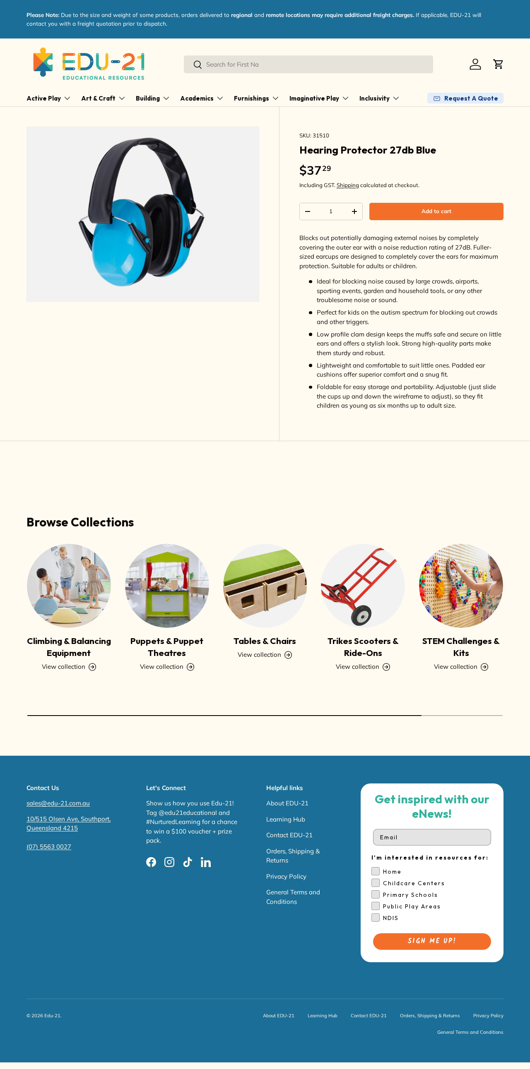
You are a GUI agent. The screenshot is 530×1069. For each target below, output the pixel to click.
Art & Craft (98, 98)
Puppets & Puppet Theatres (166, 646)
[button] (498, 64)
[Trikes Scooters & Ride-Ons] (363, 586)
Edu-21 (52, 1016)
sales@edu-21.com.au (58, 803)
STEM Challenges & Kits (461, 646)
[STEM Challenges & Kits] (461, 586)
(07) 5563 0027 (48, 846)
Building (148, 98)
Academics (197, 98)
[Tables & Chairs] (265, 586)
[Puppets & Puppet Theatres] (167, 586)
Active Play (43, 98)
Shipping (348, 185)
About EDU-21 (287, 803)
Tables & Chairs (265, 640)
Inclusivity (374, 98)
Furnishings (251, 98)
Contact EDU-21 (289, 835)
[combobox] (308, 64)
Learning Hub (285, 819)
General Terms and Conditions (470, 1032)
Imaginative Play (314, 98)
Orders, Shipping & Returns (430, 1016)
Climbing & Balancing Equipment (69, 646)
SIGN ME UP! (432, 941)
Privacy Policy (286, 876)
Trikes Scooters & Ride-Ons (363, 646)
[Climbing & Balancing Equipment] (69, 586)
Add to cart (436, 211)
